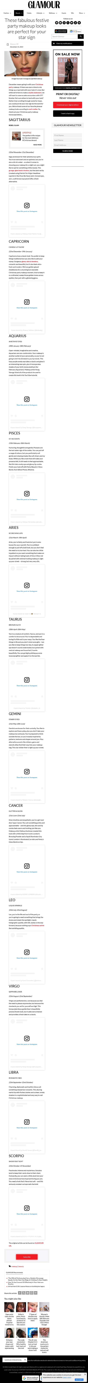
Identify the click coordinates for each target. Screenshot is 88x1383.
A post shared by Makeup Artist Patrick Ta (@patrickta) (29, 234)
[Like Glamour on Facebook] (60, 22)
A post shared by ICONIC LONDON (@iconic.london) (28, 894)
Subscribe (67, 151)
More (81, 13)
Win (72, 13)
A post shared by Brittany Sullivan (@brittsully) (26, 330)
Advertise (50, 1360)
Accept (79, 1380)
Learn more (67, 1377)
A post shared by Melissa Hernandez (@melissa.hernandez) (31, 522)
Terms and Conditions (71, 1360)
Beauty (18, 13)
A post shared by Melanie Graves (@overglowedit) (28, 800)
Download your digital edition (68, 105)
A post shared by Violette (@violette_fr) (27, 708)
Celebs (29, 13)
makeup (14, 1266)
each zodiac (33, 109)
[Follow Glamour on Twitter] (68, 22)
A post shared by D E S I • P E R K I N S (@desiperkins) (29, 1236)
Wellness (52, 13)
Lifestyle (39, 13)
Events (64, 13)
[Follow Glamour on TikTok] (75, 22)
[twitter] (23, 1293)
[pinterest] (27, 1293)
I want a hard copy (67, 113)
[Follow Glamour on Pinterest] (79, 22)
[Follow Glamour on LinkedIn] (56, 22)
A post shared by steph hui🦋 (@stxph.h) (27, 614)
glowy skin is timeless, (30, 261)
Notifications (37, 1360)
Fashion (6, 13)
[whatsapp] (31, 1293)
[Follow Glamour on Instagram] (64, 22)
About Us (55, 1360)
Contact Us (62, 1360)
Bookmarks (44, 1360)
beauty (21, 1266)
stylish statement (35, 93)
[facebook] (19, 1293)
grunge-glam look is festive (19, 170)
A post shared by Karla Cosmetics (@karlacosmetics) (29, 980)
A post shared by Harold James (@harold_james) (27, 1150)
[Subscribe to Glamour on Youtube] (71, 22)
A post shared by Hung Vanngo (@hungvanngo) (27, 427)
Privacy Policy (82, 1360)
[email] (35, 1293)
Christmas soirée (37, 925)
